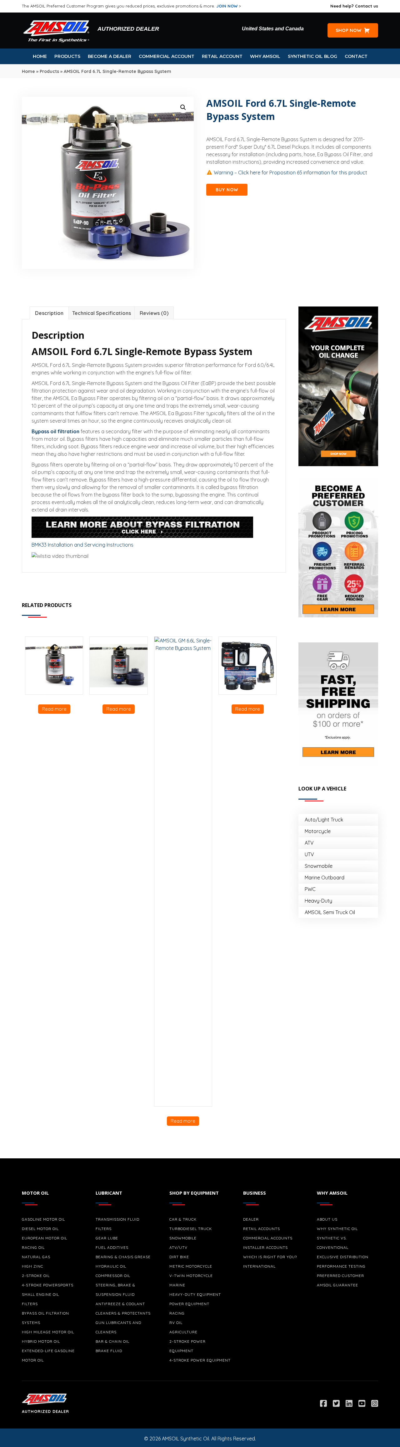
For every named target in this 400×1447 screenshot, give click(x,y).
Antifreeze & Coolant (120, 1303)
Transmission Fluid (117, 1219)
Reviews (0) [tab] (154, 313)
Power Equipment (189, 1303)
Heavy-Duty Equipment (195, 1294)
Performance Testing (341, 1266)
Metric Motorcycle (190, 1266)
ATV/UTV (178, 1247)
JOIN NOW (227, 5)
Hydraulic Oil (111, 1266)
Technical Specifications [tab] (101, 313)
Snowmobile (183, 1238)
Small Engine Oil (40, 1294)
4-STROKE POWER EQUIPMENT (200, 1360)
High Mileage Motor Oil (48, 1332)
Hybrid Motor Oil (41, 1341)
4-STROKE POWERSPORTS (47, 1285)
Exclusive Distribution (342, 1256)
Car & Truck (183, 1219)
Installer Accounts (265, 1247)
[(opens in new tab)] (338, 386)
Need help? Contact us (354, 5)
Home (28, 71)
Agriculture (183, 1332)
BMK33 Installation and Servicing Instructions (82, 545)
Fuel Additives (112, 1247)
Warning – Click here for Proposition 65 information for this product (289, 172)
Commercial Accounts (267, 1238)
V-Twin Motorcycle (191, 1275)
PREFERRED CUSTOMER (340, 1275)
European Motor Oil (44, 1238)
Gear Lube (107, 1238)
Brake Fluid (109, 1350)
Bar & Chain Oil (112, 1341)
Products (49, 71)
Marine (177, 1285)
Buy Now (227, 190)
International (259, 1266)
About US (327, 1219)
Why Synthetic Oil (337, 1228)
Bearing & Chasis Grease (123, 1256)
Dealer (251, 1219)
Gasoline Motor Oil (43, 1219)
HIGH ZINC (32, 1266)
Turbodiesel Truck (190, 1228)
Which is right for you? (270, 1256)
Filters (30, 1303)
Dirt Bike (179, 1256)
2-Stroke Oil (36, 1275)
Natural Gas (36, 1256)
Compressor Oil (113, 1275)
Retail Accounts (261, 1228)
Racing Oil (33, 1247)
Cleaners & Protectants (123, 1313)
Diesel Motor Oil (40, 1228)
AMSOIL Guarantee (337, 1285)
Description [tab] (49, 313)
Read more (54, 709)
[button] (183, 107)
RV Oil (175, 1322)
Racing (177, 1313)
